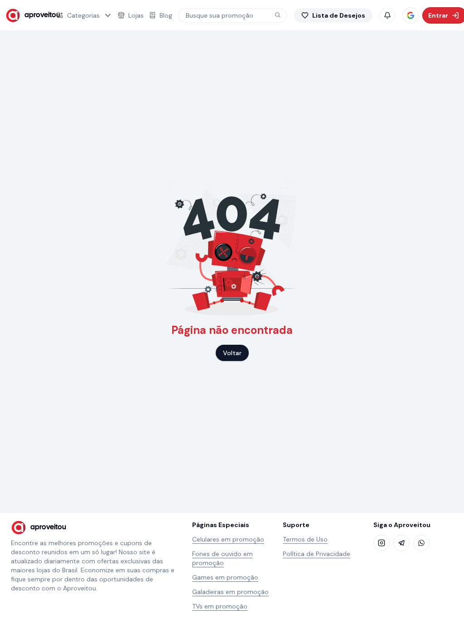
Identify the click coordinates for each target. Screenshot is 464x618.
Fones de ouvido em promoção (222, 558)
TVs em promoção (219, 606)
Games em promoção (225, 577)
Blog (166, 15)
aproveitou (34, 15)
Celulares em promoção (228, 539)
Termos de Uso (305, 539)
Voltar (232, 353)
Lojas (136, 15)
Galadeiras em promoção (230, 592)
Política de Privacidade (316, 554)
